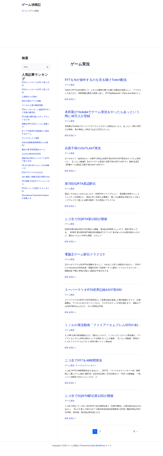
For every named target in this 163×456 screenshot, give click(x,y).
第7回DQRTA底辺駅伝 (80, 183)
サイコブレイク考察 (30, 138)
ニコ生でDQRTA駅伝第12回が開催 (89, 396)
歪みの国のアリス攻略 (31, 101)
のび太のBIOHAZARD (31, 154)
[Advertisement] (81, 30)
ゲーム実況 (69, 85)
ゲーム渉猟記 (31, 4)
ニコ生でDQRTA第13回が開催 (86, 219)
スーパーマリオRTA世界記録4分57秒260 (93, 289)
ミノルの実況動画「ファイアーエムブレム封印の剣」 (103, 325)
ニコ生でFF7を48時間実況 (83, 360)
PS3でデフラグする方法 (32, 172)
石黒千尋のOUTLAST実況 (83, 148)
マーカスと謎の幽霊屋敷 (32, 105)
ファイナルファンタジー (85, 365)
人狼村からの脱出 (29, 97)
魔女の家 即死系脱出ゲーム (33, 150)
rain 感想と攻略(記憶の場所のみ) (36, 177)
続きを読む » (70, 99)
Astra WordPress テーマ (101, 446)
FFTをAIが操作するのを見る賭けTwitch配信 (96, 80)
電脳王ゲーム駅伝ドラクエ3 (84, 254)
